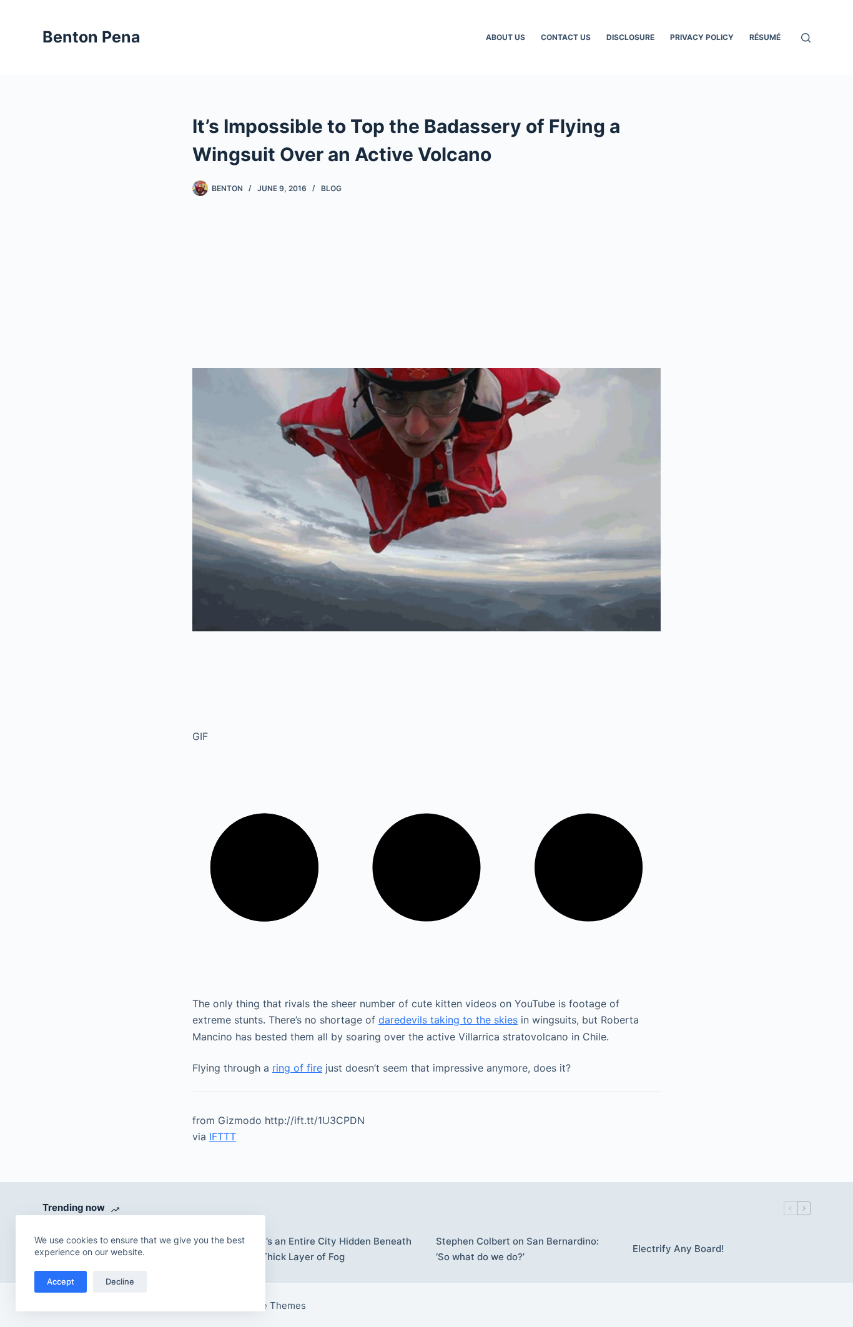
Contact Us (566, 37)
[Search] (806, 37)
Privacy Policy (702, 37)
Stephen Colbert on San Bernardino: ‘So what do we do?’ (517, 1249)
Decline (120, 1281)
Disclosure (630, 37)
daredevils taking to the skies (448, 1020)
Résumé (765, 37)
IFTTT (222, 1136)
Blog (331, 188)
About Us (505, 37)
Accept (60, 1281)
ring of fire (297, 1068)
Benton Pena (91, 36)
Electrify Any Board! (678, 1249)
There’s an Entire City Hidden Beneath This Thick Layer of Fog (325, 1249)
